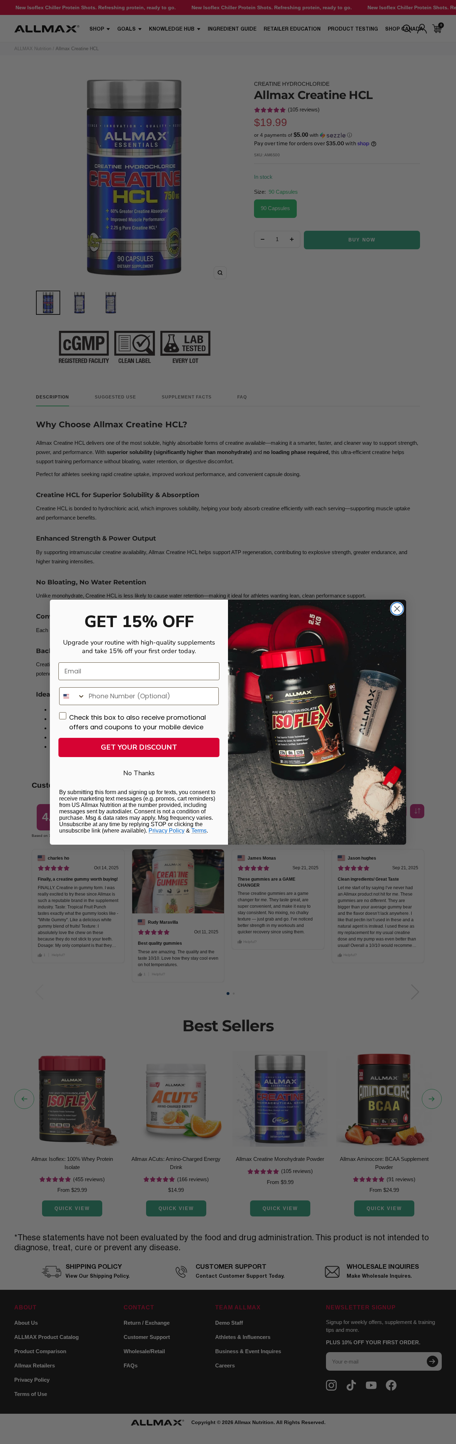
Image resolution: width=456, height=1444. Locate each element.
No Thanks (139, 773)
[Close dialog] (397, 609)
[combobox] (72, 696)
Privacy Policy (167, 831)
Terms (199, 831)
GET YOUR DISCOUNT (139, 747)
